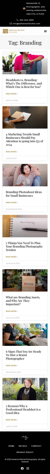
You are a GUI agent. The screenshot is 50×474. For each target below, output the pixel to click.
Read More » (12, 94)
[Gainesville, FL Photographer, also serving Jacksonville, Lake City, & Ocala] (24, 8)
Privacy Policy (25, 452)
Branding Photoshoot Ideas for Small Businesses (24, 193)
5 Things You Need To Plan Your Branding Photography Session (24, 246)
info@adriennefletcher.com (26, 23)
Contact (36, 446)
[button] (45, 31)
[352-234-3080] (17, 20)
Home (11, 446)
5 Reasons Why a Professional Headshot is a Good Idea (23, 409)
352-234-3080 (27, 20)
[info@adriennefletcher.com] (11, 23)
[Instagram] (28, 468)
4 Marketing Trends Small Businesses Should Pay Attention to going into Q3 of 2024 (24, 139)
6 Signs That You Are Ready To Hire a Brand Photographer (23, 354)
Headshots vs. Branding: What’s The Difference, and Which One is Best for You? (24, 83)
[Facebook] (22, 468)
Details (23, 446)
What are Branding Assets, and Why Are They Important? (23, 300)
